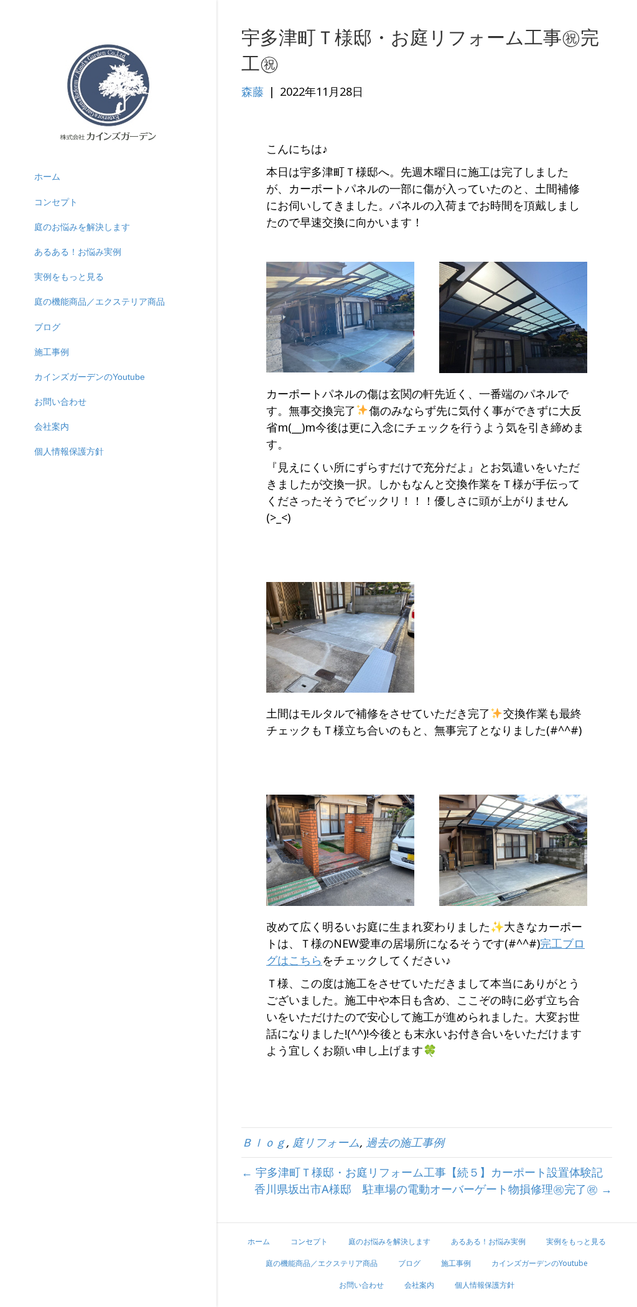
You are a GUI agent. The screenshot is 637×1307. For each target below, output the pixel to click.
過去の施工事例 (405, 1142)
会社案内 (51, 427)
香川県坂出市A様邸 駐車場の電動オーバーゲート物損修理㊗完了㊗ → (433, 1188)
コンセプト (56, 202)
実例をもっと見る (69, 277)
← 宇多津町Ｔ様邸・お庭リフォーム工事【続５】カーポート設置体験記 (422, 1172)
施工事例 (51, 352)
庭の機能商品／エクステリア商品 (99, 302)
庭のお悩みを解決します (82, 227)
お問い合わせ (60, 402)
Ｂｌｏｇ (263, 1142)
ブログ (47, 327)
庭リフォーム (326, 1142)
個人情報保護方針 (69, 451)
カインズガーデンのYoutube (89, 377)
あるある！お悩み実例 (77, 252)
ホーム (47, 177)
